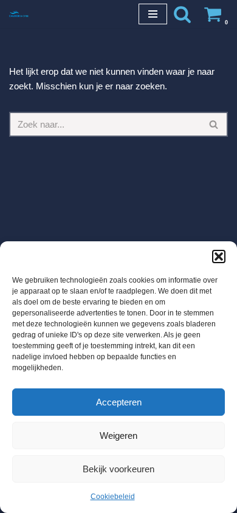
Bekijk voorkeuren (118, 469)
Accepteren (119, 402)
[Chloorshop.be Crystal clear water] (19, 13)
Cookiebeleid (113, 496)
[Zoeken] (182, 14)
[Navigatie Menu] (153, 14)
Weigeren (118, 435)
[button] (219, 256)
